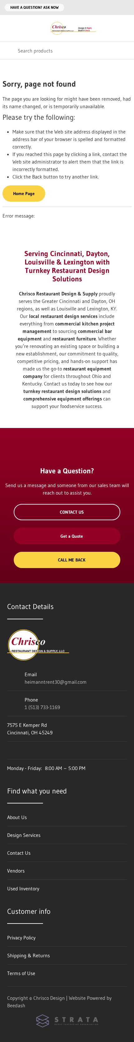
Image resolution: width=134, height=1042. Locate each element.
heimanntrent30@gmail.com (56, 682)
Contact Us (72, 512)
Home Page (24, 193)
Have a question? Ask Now (34, 7)
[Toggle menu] (8, 28)
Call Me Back (71, 560)
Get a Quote (71, 536)
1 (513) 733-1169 (42, 707)
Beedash (16, 1005)
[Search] (9, 50)
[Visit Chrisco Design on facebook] (10, 750)
